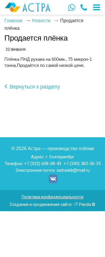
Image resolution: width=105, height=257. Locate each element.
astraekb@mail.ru (73, 170)
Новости (41, 20)
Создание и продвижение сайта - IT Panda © (52, 204)
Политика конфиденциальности (52, 197)
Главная (13, 20)
